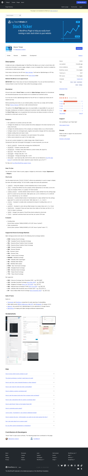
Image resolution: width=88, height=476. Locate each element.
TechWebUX (36, 438)
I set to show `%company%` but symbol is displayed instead (21, 412)
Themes (23, 455)
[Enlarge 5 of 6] (53, 318)
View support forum (64, 125)
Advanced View (63, 88)
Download (79, 48)
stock (75, 82)
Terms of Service (14, 105)
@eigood (10, 306)
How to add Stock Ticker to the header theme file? (19, 404)
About (7, 453)
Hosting (7, 457)
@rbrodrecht (11, 308)
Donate (55, 457)
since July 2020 (33, 286)
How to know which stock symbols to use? (17, 373)
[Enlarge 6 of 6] (53, 327)
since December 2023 (35, 290)
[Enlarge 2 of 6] (36, 318)
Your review (62, 113)
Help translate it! (54, 10)
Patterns (23, 459)
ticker (77, 84)
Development (33, 55)
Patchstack (10, 302)
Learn (38, 453)
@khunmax (25, 304)
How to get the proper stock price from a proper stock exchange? (22, 395)
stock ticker (79, 82)
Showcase (23, 453)
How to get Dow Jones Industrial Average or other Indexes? (21, 382)
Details (8, 55)
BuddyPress (71, 459)
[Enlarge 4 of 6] (36, 354)
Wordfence (19, 302)
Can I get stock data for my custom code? (16, 421)
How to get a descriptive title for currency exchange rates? (21, 399)
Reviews (16, 55)
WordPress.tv (40, 459)
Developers (39, 457)
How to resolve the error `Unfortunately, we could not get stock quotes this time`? (27, 417)
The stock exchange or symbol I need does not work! (19, 378)
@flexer (20, 304)
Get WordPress (81, 2)
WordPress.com (72, 453)
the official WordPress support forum (21, 163)
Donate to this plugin (64, 138)
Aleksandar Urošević (20, 49)
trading (80, 84)
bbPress (70, 457)
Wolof (20, 467)
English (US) (79, 79)
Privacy (7, 459)
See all (80, 113)
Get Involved (55, 453)
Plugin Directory (9, 6)
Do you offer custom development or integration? (18, 425)
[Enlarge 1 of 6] (19, 318)
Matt (69, 455)
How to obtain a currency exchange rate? (16, 391)
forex (72, 82)
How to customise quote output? (14, 408)
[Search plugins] (20, 15)
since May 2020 (31, 282)
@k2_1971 (30, 304)
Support (80, 55)
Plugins (22, 457)
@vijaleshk (38, 304)
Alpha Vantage (29, 72)
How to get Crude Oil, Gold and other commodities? (19, 386)
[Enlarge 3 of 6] (36, 343)
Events (54, 455)
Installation (24, 55)
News (7, 455)
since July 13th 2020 (27, 284)
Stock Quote (32, 75)
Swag (54, 459)
